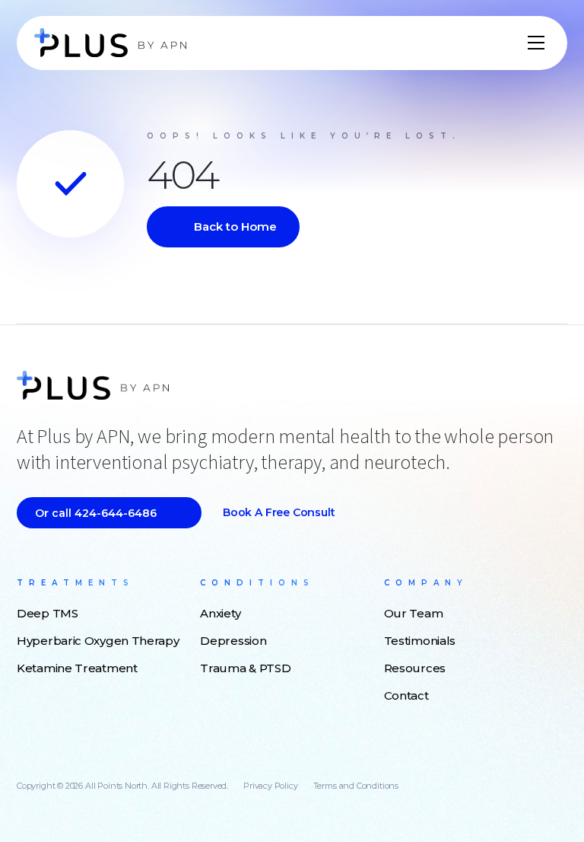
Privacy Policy (270, 785)
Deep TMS (47, 613)
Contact (406, 695)
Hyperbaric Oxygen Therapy (98, 640)
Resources (415, 668)
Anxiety (220, 613)
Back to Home (235, 226)
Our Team (413, 613)
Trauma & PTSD (245, 668)
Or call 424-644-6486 (96, 513)
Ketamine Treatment (77, 668)
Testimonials (419, 640)
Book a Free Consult (279, 512)
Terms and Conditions (355, 785)
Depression (233, 640)
